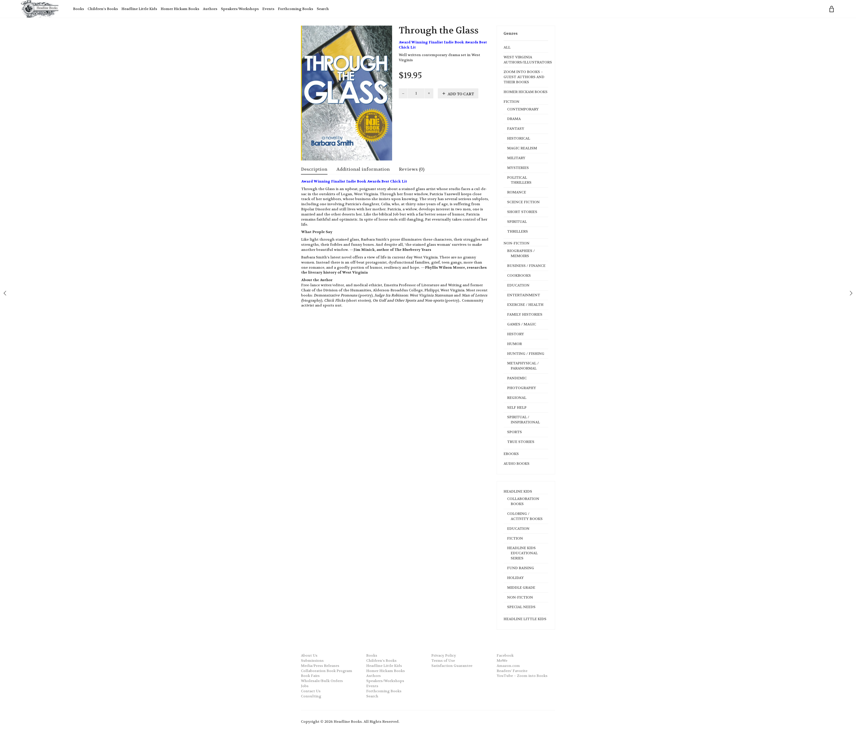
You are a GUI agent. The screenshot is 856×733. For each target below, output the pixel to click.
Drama (514, 118)
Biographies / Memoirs (521, 253)
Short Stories (522, 211)
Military (516, 158)
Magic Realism (522, 148)
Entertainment (523, 295)
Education (518, 285)
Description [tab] (314, 169)
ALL (507, 47)
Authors (210, 8)
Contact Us (311, 691)
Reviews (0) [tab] (411, 169)
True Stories (520, 441)
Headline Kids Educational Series (522, 553)
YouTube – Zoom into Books (522, 675)
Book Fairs (310, 675)
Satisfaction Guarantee (451, 665)
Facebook (505, 655)
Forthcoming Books (295, 8)
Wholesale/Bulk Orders (322, 680)
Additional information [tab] (363, 169)
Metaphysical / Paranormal (523, 366)
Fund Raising (520, 568)
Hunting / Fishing (525, 353)
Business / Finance (526, 265)
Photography (521, 388)
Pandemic (517, 378)
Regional (516, 397)
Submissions (312, 660)
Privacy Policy (443, 655)
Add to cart (461, 93)
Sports (514, 432)
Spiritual (517, 221)
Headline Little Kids (139, 8)
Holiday (515, 577)
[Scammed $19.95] (851, 293)
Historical (518, 138)
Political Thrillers (519, 180)
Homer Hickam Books (180, 8)
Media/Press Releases (320, 665)
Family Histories (524, 314)
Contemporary (523, 109)
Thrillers (517, 231)
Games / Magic (521, 324)
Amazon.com (508, 665)
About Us (309, 655)
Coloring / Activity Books (525, 516)
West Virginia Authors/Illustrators (528, 60)
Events (268, 8)
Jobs (305, 686)
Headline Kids (518, 491)
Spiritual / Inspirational (523, 419)
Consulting (311, 696)
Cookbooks (519, 275)
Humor (514, 343)
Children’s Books (103, 8)
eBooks (511, 453)
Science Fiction (523, 202)
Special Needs (521, 607)
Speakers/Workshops (240, 8)
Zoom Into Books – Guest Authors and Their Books (524, 76)
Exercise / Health (525, 304)
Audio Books (516, 463)
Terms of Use (443, 660)
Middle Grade (521, 587)
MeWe (502, 660)
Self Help (517, 407)
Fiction (511, 101)
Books (78, 8)
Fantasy (515, 128)
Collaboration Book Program (326, 670)
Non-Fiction (516, 243)
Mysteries (518, 167)
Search (323, 8)
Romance (516, 192)
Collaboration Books (523, 501)
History (515, 334)
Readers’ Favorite (512, 670)
